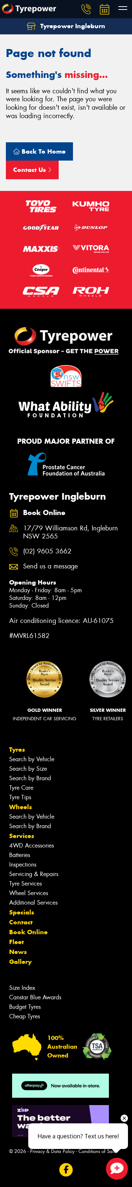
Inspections (22, 864)
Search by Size (28, 769)
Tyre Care (21, 788)
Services (21, 836)
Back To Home (43, 151)
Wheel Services (28, 893)
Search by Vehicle (31, 759)
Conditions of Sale (97, 1151)
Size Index (22, 988)
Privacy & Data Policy (52, 1151)
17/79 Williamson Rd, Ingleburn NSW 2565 (70, 532)
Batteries (19, 855)
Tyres (17, 749)
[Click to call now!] (86, 9)
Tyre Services (25, 883)
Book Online (28, 932)
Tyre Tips (20, 797)
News (18, 952)
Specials (21, 912)
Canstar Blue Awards (35, 997)
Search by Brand (30, 778)
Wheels (20, 807)
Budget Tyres (25, 1007)
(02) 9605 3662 (47, 551)
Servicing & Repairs (33, 874)
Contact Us (30, 170)
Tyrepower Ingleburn (71, 26)
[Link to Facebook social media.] (66, 1170)
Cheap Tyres (24, 1016)
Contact (21, 922)
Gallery (20, 962)
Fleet (16, 942)
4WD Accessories (31, 845)
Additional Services (33, 902)
